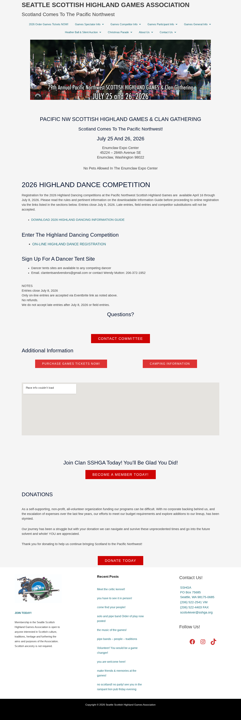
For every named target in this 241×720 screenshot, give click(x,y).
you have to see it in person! (114, 598)
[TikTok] (213, 642)
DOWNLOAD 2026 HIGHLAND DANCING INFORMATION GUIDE (78, 219)
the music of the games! (111, 629)
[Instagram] (203, 642)
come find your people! (111, 607)
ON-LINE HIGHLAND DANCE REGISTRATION (69, 244)
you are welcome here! (111, 661)
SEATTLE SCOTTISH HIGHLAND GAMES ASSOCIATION (105, 4)
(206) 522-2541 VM (193, 602)
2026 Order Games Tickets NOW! (48, 24)
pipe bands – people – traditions (117, 638)
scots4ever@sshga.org (196, 612)
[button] (89, 24)
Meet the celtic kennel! (111, 589)
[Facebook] (192, 642)
